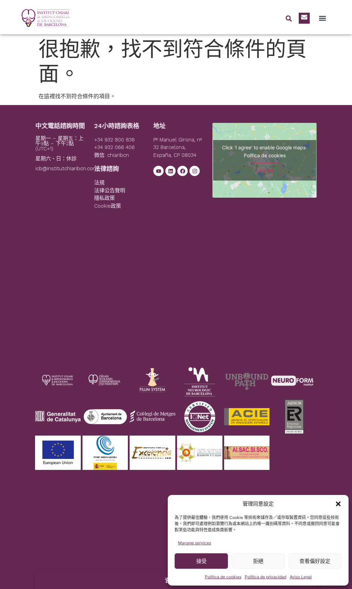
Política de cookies (223, 576)
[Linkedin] (170, 171)
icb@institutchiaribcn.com (66, 168)
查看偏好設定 (314, 561)
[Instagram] (194, 171)
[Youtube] (158, 171)
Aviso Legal (301, 576)
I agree (265, 169)
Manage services (194, 542)
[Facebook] (182, 171)
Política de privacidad (265, 576)
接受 (201, 561)
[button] (338, 503)
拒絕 (258, 561)
